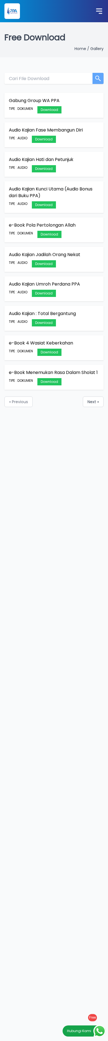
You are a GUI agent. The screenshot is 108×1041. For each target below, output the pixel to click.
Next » (93, 402)
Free (92, 1017)
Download (49, 109)
